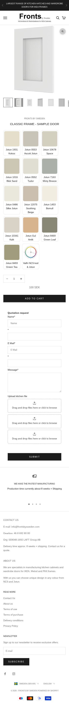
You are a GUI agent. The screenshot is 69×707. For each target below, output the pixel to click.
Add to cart (34, 298)
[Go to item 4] (40, 102)
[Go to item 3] (29, 102)
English (48, 684)
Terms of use (10, 609)
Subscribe (16, 661)
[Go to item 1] (8, 102)
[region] (34, 486)
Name (11, 316)
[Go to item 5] (51, 102)
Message (13, 369)
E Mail (11, 343)
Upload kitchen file (17, 396)
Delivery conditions (13, 620)
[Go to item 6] (61, 102)
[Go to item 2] (18, 102)
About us (8, 603)
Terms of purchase (13, 614)
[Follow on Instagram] (13, 673)
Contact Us (9, 598)
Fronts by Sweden (34, 118)
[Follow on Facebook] (5, 673)
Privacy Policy (10, 626)
